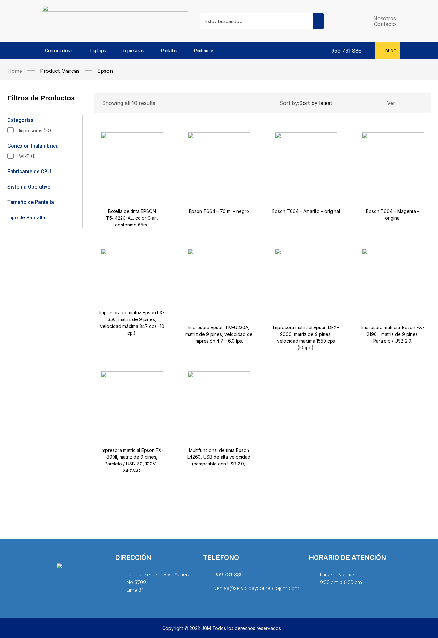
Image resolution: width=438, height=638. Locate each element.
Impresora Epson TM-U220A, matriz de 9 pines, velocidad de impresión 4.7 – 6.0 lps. (219, 334)
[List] (406, 103)
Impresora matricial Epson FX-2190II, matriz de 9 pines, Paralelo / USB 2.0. (392, 334)
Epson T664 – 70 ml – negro (219, 211)
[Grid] (419, 103)
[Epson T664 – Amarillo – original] (306, 163)
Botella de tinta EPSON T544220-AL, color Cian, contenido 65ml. (132, 217)
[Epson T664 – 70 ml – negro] (219, 163)
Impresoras (35, 130)
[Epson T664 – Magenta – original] (393, 163)
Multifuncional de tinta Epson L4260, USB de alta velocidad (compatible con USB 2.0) (218, 456)
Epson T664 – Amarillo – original (306, 211)
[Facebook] (343, 601)
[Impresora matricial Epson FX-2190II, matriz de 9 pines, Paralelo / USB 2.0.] (393, 280)
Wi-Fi (27, 156)
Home (14, 71)
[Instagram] (326, 601)
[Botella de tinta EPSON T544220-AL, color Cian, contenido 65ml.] (132, 163)
